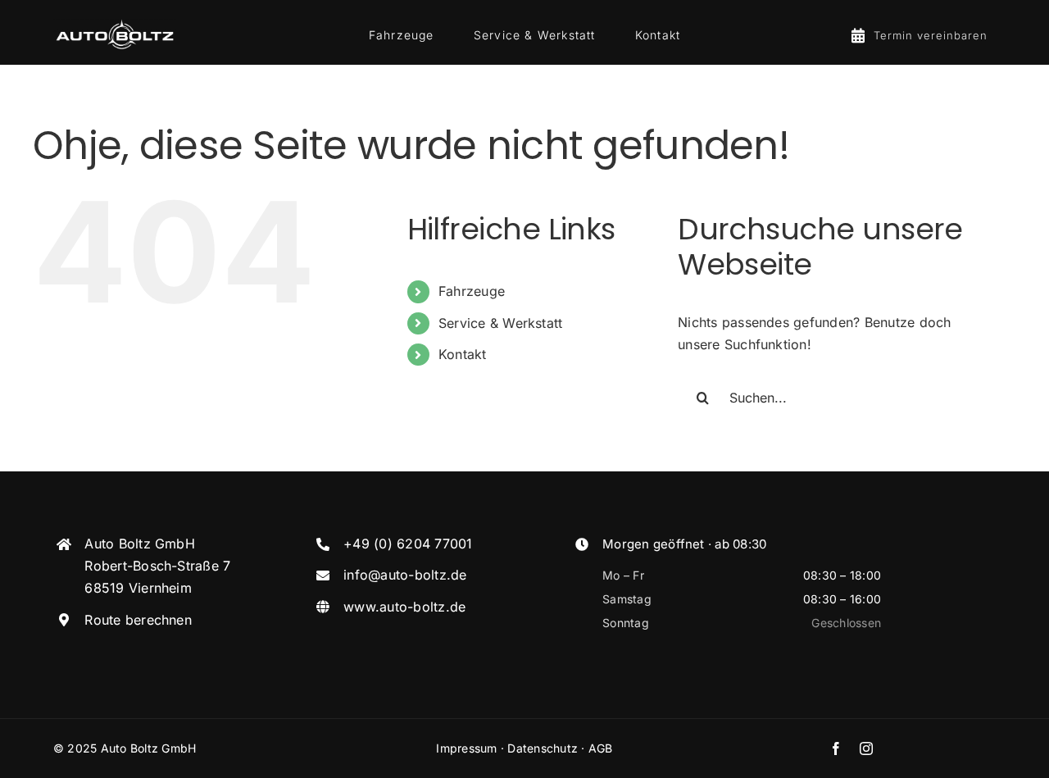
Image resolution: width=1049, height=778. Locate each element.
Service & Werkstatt (500, 323)
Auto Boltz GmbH (149, 748)
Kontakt (462, 354)
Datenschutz (542, 748)
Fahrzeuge (471, 291)
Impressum (466, 748)
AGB (600, 748)
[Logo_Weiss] (114, 22)
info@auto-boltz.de (404, 574)
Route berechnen (138, 620)
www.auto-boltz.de (404, 606)
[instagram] (866, 748)
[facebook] (835, 748)
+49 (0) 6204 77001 (407, 543)
